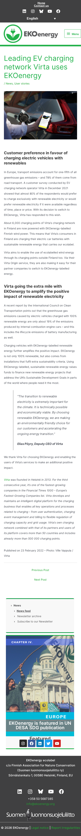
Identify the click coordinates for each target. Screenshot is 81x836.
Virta (7, 479)
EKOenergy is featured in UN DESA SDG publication (40, 725)
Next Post (40, 579)
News (9, 83)
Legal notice (40, 828)
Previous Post (40, 570)
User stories (21, 83)
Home (41, 2)
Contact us (41, 5)
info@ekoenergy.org (40, 804)
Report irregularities (65, 828)
